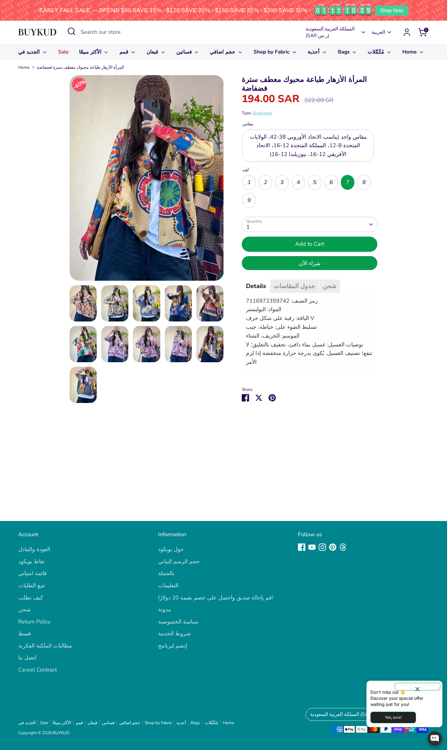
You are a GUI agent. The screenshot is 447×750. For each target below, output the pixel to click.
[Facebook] (301, 547)
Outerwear (262, 113)
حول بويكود (171, 549)
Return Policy (34, 621)
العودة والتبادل (34, 549)
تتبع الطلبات (31, 585)
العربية (378, 32)
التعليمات (168, 585)
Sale (63, 51)
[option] (147, 180)
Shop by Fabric (272, 51)
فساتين (184, 51)
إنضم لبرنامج (172, 645)
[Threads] (343, 547)
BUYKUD (61, 733)
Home (410, 51)
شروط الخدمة (174, 633)
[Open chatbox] (435, 738)
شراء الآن (310, 263)
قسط (24, 633)
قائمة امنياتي (32, 573)
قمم (125, 51)
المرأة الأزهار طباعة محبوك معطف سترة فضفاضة (80, 67)
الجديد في (29, 51)
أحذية (314, 51)
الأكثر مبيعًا (91, 51)
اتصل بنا (27, 657)
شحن (24, 609)
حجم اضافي (223, 51)
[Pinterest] (332, 547)
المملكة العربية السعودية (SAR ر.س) (330, 32)
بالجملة (166, 573)
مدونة (164, 609)
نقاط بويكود (31, 561)
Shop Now (391, 10)
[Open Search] (71, 31)
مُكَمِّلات (377, 51)
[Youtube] (312, 547)
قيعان (153, 51)
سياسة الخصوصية (178, 621)
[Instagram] (322, 547)
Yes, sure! (393, 717)
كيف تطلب (30, 597)
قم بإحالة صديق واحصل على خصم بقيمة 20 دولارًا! (215, 597)
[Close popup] (417, 686)
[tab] (256, 286)
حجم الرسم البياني (179, 561)
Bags (344, 51)
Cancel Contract (37, 669)
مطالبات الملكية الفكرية (45, 645)
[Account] (407, 32)
